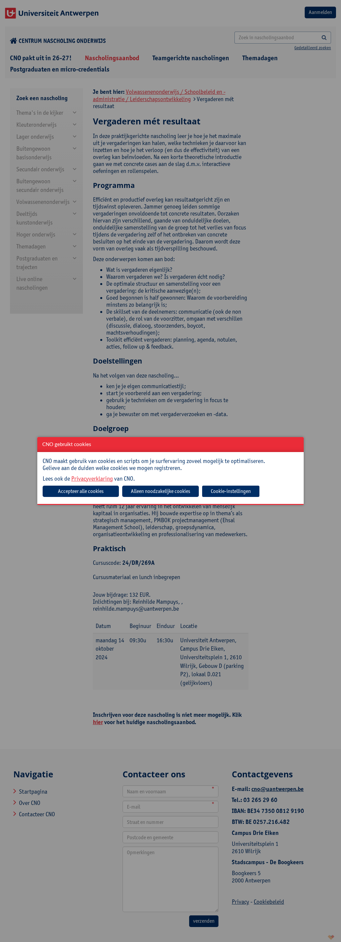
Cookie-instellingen (231, 491)
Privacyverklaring (92, 478)
